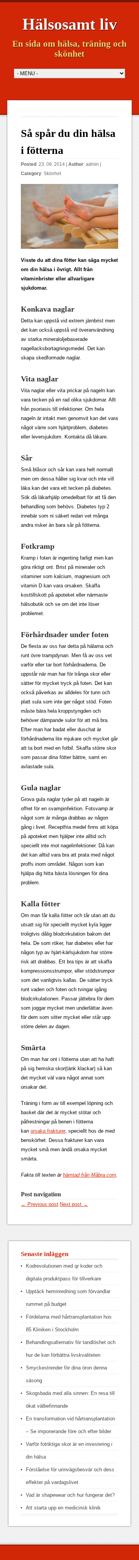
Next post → (74, 1204)
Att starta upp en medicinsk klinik (63, 1508)
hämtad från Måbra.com (89, 1175)
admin (92, 164)
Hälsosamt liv (69, 24)
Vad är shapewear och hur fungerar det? (70, 1495)
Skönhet (52, 173)
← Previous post (39, 1204)
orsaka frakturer (48, 1131)
